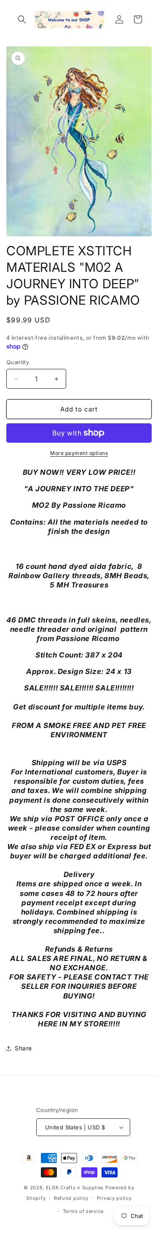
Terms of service (83, 1211)
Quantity (17, 362)
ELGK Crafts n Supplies (75, 1188)
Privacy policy (114, 1198)
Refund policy (71, 1198)
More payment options (79, 453)
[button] (22, 19)
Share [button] (23, 1048)
